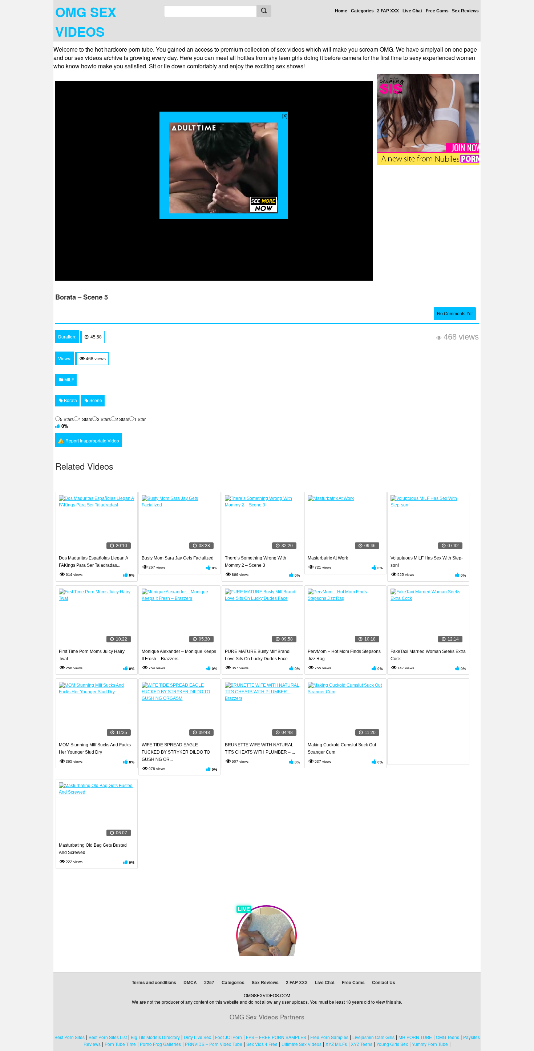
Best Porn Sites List (108, 1037)
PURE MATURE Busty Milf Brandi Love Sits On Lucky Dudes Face (258, 655)
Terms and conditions (154, 982)
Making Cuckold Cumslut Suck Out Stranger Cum (342, 748)
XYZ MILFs (336, 1044)
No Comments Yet (455, 313)
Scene (95, 400)
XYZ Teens (361, 1044)
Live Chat (412, 10)
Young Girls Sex (392, 1044)
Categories (362, 10)
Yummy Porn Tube (430, 1044)
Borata (70, 400)
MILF (68, 379)
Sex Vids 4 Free (262, 1044)
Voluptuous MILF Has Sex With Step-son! (427, 561)
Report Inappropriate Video (92, 440)
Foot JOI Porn (228, 1037)
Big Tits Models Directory (155, 1037)
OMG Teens (447, 1037)
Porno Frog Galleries (160, 1044)
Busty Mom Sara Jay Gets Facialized (178, 558)
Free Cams (437, 10)
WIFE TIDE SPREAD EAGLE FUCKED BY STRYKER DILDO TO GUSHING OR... (176, 752)
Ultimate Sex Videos (301, 1044)
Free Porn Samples (329, 1037)
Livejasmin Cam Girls (373, 1037)
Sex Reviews (465, 10)
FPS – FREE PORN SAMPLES (276, 1037)
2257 (209, 982)
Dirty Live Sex (197, 1037)
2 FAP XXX (388, 10)
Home (341, 10)
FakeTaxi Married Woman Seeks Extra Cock (428, 655)
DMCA (190, 982)
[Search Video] (263, 11)
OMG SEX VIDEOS (85, 21)
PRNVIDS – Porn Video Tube (213, 1044)
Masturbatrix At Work (328, 558)
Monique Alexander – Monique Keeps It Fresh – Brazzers (179, 655)
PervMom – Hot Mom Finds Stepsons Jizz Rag (344, 655)
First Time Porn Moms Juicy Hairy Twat (92, 655)
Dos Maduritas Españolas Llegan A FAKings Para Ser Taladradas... (93, 561)
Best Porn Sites (69, 1037)
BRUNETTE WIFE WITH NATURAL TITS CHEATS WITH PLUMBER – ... (260, 748)
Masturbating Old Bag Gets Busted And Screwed (93, 849)
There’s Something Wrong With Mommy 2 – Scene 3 (255, 561)
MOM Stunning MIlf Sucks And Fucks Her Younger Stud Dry (95, 748)
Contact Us (383, 982)
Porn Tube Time (120, 1044)
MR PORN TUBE (415, 1037)
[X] (284, 115)
